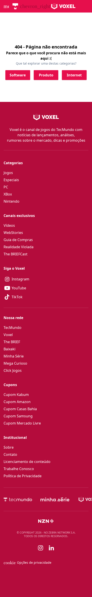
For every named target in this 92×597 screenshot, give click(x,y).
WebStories (13, 232)
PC (6, 187)
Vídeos (9, 225)
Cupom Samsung (18, 416)
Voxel (8, 334)
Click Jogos (13, 370)
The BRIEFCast (15, 254)
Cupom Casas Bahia (20, 408)
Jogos (8, 172)
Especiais (11, 179)
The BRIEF (12, 341)
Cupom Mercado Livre (22, 423)
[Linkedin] (51, 548)
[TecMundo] (15, 6)
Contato (10, 454)
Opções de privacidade (27, 562)
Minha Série (14, 356)
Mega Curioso (15, 363)
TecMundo (12, 327)
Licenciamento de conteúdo (27, 461)
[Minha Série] (55, 499)
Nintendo (11, 201)
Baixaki (9, 349)
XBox (8, 194)
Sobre (9, 447)
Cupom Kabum (16, 394)
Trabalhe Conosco (19, 468)
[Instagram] (40, 548)
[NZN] (46, 521)
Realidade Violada (18, 246)
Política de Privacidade (23, 475)
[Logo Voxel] (63, 6)
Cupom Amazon (17, 401)
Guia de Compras (18, 239)
